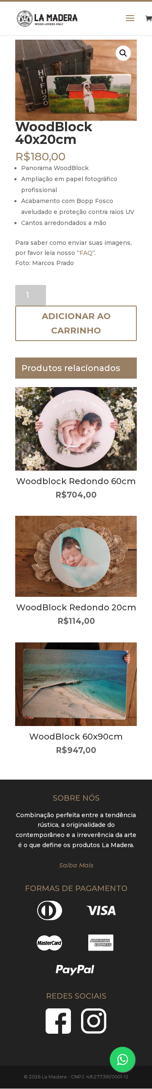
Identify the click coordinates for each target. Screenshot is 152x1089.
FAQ (85, 253)
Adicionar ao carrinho (76, 323)
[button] (123, 53)
